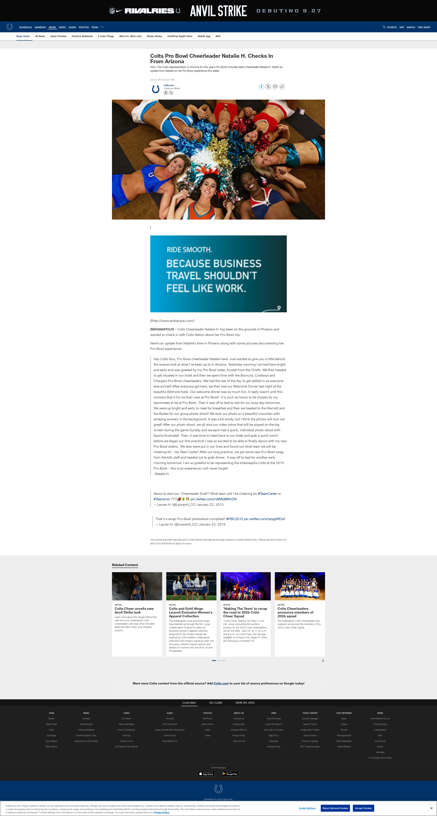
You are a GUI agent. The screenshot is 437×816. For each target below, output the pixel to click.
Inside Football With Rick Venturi (170, 730)
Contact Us (239, 718)
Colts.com (169, 85)
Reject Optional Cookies (335, 808)
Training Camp (273, 746)
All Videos (126, 718)
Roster (51, 718)
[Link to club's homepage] (9, 27)
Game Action (208, 724)
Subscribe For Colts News (86, 741)
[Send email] (275, 88)
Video (127, 713)
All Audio (170, 718)
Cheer (207, 735)
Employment (239, 724)
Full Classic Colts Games (126, 746)
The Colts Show (170, 724)
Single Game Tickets (310, 730)
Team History (51, 746)
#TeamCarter (267, 493)
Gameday (273, 741)
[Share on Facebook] (261, 88)
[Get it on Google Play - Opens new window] (229, 775)
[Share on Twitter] (268, 88)
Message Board (344, 735)
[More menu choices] (102, 27)
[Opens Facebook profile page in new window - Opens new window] (166, 93)
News (86, 713)
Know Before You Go (380, 718)
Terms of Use (239, 741)
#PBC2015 (234, 519)
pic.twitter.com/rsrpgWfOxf (264, 519)
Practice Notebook (86, 730)
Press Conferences (126, 730)
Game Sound (170, 735)
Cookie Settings (307, 808)
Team (51, 713)
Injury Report (51, 741)
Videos (344, 724)
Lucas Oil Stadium (273, 724)
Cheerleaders (380, 730)
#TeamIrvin (162, 499)
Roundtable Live (170, 741)
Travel (207, 730)
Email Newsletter (344, 741)
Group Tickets (310, 735)
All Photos (207, 718)
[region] (218, 808)
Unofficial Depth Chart (86, 735)
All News (86, 718)
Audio (170, 713)
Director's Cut (126, 741)
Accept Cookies (363, 808)
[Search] (384, 27)
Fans (380, 735)
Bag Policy (274, 735)
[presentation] (323, 661)
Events (380, 746)
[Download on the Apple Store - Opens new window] (206, 774)
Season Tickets (310, 724)
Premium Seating (310, 741)
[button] (214, 660)
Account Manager (310, 718)
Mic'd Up (126, 735)
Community (380, 741)
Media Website (344, 746)
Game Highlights (126, 724)
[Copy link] (282, 87)
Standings (51, 735)
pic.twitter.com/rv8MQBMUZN (214, 499)
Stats (51, 730)
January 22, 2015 (210, 504)
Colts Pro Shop (274, 718)
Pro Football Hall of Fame (380, 758)
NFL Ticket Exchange (310, 746)
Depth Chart (51, 724)
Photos (207, 713)
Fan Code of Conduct (274, 730)
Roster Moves (86, 724)
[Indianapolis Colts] (218, 789)
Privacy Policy (238, 735)
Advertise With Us (239, 730)
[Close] (431, 808)
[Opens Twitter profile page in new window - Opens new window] (171, 93)
